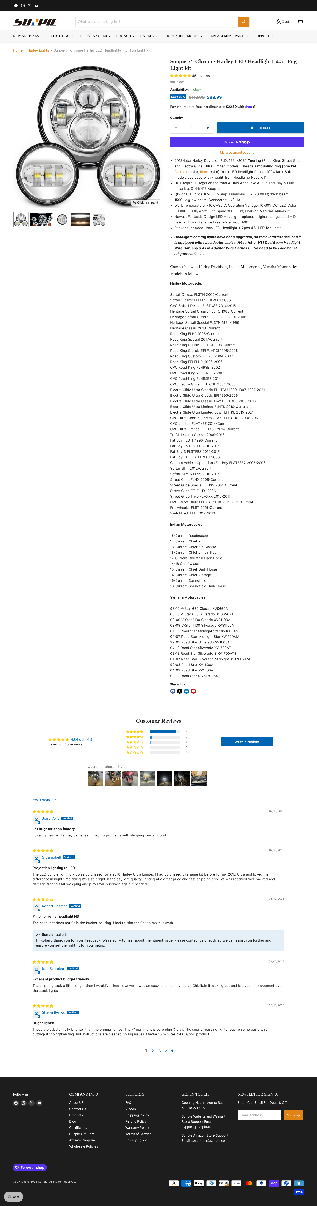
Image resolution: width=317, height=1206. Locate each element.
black (204, 172)
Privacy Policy (136, 1140)
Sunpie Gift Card (82, 1134)
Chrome (182, 172)
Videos (130, 1109)
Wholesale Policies (83, 1146)
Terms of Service (138, 1134)
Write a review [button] (246, 742)
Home (18, 50)
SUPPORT (262, 36)
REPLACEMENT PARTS (227, 36)
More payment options (237, 152)
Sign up (293, 1115)
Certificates (78, 1128)
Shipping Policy (137, 1115)
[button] (284, 21)
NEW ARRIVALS (26, 36)
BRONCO (124, 36)
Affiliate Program (82, 1140)
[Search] (243, 22)
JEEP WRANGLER (93, 36)
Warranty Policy (137, 1128)
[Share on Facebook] (172, 691)
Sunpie (42, 1181)
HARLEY (147, 36)
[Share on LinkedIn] (186, 691)
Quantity (176, 117)
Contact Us (77, 1109)
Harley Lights (38, 50)
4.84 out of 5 (81, 739)
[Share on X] (179, 691)
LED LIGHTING (58, 36)
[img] (43, 812)
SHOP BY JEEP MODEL (181, 36)
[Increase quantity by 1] (207, 128)
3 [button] (160, 1051)
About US (76, 1103)
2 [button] (153, 1051)
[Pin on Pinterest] (193, 691)
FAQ (128, 1103)
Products (76, 1115)
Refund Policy (135, 1121)
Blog (72, 1121)
